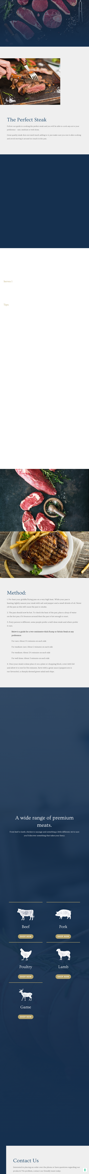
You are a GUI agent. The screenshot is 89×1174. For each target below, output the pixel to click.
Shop (36, 285)
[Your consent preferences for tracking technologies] (85, 1170)
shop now (26, 936)
